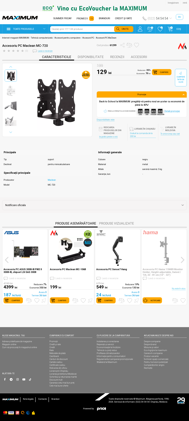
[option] (94, 8)
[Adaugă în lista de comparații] (29, 300)
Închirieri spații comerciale (156, 359)
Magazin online (9, 344)
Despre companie (152, 341)
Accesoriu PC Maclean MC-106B (68, 269)
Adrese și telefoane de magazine (17, 341)
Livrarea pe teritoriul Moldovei (62, 374)
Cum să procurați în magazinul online (19, 347)
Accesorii (139, 57)
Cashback (54, 356)
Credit (52, 347)
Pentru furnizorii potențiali (156, 362)
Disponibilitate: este (105, 120)
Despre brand (150, 344)
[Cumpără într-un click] (43, 300)
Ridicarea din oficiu (58, 368)
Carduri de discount (58, 359)
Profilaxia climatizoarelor (108, 353)
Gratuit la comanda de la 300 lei (141, 134)
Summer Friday (62, 18)
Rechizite (148, 368)
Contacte (42, 399)
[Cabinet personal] (140, 27)
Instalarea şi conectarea (108, 341)
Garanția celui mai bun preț (61, 383)
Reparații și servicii (105, 344)
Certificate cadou (57, 365)
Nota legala (28, 399)
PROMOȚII (82, 18)
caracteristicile (56, 57)
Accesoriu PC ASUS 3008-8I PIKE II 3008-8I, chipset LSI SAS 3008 (23, 271)
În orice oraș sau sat (170, 134)
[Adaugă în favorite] (36, 300)
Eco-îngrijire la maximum (155, 350)
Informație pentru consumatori (111, 356)
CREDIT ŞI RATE (123, 18)
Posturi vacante (151, 356)
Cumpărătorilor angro (154, 365)
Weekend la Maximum (107, 362)
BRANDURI (104, 18)
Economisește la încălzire (108, 347)
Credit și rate (55, 344)
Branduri (56, 399)
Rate (51, 350)
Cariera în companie (153, 353)
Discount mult (55, 380)
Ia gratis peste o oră (108, 137)
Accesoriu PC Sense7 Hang (111, 269)
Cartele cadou (55, 362)
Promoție (141, 94)
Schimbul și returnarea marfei (63, 377)
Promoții (53, 341)
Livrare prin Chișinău (58, 371)
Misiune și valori (151, 347)
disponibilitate (91, 57)
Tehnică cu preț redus (107, 350)
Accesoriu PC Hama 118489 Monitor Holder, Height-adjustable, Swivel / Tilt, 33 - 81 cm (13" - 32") (163, 272)
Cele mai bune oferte (58, 386)
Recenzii (117, 57)
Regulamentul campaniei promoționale (115, 359)
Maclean (52, 180)
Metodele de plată (57, 353)
